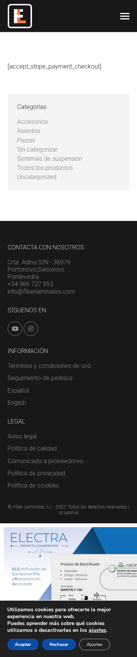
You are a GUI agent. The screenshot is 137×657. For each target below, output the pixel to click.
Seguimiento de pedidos (40, 378)
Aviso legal (22, 436)
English (17, 402)
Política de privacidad (36, 473)
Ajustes (94, 644)
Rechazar (58, 644)
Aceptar (23, 644)
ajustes (97, 630)
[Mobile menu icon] (124, 16)
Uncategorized (36, 177)
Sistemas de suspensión (49, 158)
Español (18, 390)
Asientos (28, 130)
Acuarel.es (69, 512)
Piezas (26, 140)
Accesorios (32, 121)
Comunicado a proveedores (45, 461)
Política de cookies (33, 485)
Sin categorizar (37, 149)
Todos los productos (45, 167)
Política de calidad (32, 448)
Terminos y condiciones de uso (49, 365)
